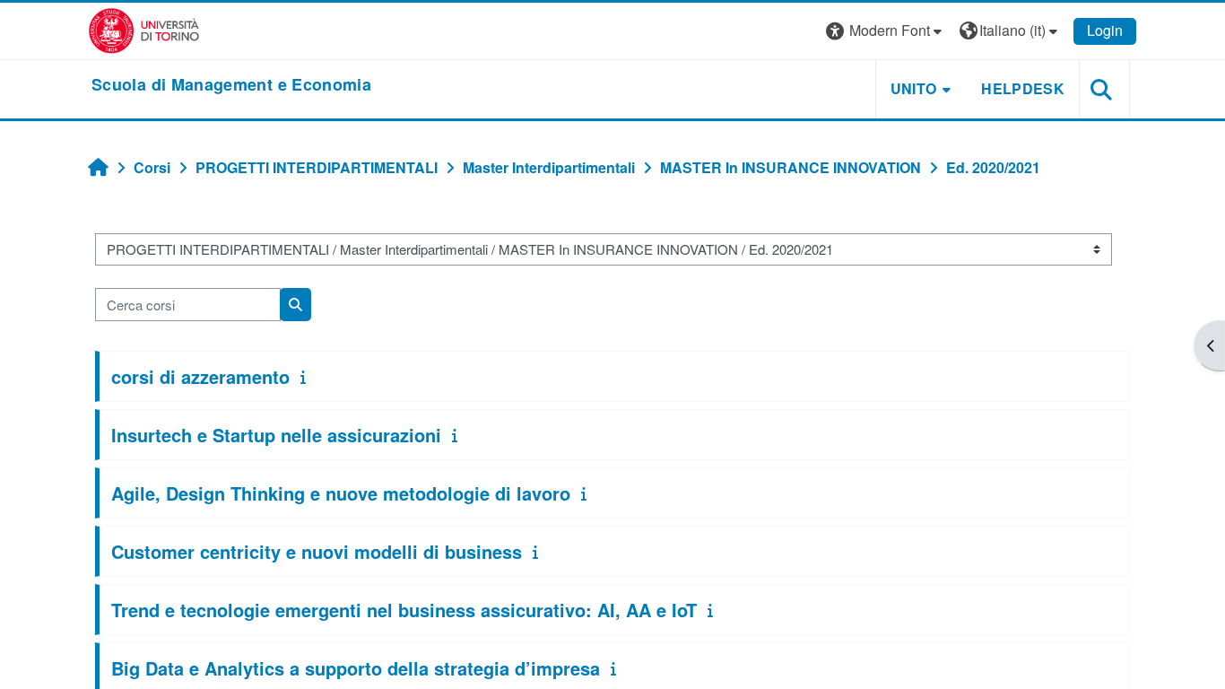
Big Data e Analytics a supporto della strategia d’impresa (355, 668)
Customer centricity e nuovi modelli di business (316, 551)
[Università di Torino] (144, 29)
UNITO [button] (914, 88)
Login (1105, 30)
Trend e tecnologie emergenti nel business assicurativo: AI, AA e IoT (404, 610)
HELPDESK (1022, 88)
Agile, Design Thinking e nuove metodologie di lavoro (340, 493)
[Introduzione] (306, 376)
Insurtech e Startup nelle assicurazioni (276, 435)
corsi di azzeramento (200, 376)
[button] (886, 31)
